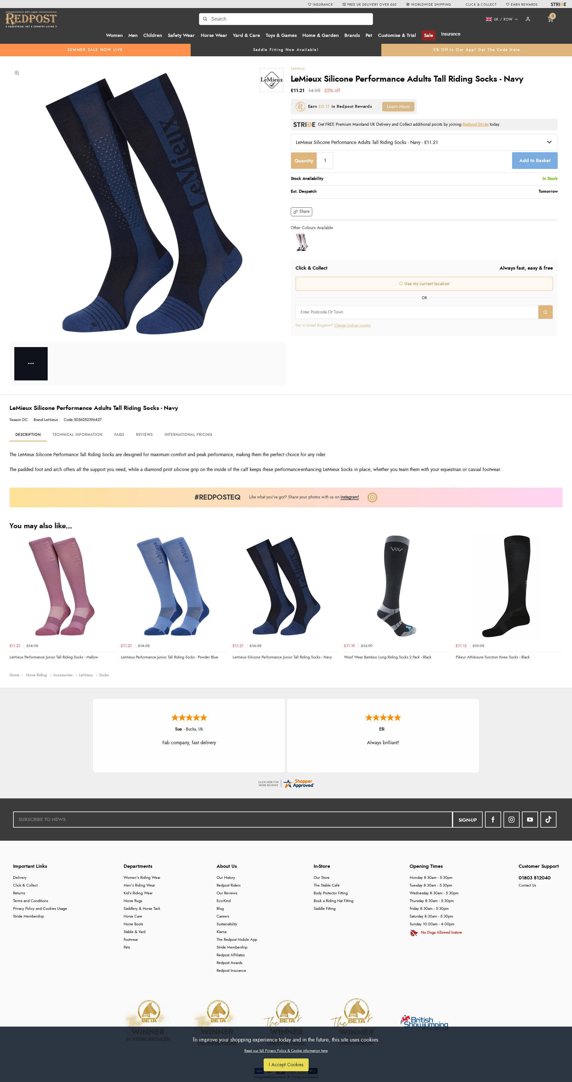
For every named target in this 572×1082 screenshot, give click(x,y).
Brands (352, 35)
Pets (127, 947)
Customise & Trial (397, 35)
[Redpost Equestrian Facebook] (493, 820)
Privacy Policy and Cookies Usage (40, 909)
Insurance (450, 34)
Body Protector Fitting (331, 893)
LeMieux (297, 69)
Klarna (221, 932)
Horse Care (133, 916)
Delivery (20, 878)
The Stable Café (327, 885)
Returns (19, 893)
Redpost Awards (229, 963)
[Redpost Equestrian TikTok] (548, 820)
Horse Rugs (133, 901)
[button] (499, 19)
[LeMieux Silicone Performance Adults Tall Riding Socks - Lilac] (301, 241)
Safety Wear (181, 35)
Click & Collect (25, 885)
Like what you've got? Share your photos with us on (304, 497)
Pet (369, 35)
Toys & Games (281, 35)
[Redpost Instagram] (372, 497)
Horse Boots (133, 924)
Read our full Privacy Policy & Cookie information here (286, 1051)
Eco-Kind (224, 901)
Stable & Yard (134, 932)
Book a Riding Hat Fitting (333, 901)
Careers (223, 916)
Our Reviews (227, 893)
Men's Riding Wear (139, 885)
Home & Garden (320, 35)
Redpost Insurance (231, 971)
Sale (428, 35)
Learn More (398, 106)
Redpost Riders (228, 885)
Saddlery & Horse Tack (142, 909)
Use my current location (426, 284)
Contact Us (527, 885)
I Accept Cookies (286, 1064)
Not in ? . (334, 325)
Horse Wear (214, 35)
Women (114, 35)
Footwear (131, 940)
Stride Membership (28, 916)
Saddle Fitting (324, 909)
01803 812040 (535, 878)
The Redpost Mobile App (237, 940)
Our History (226, 878)
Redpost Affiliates (231, 955)
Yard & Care (246, 35)
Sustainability (227, 924)
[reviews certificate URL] (286, 782)
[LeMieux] (271, 80)
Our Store (321, 878)
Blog (220, 909)
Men (133, 35)
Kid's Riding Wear (138, 893)
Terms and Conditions (30, 901)
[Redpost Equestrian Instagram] (511, 820)
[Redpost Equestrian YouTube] (530, 820)
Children (152, 35)
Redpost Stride (476, 124)
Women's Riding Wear (142, 878)
